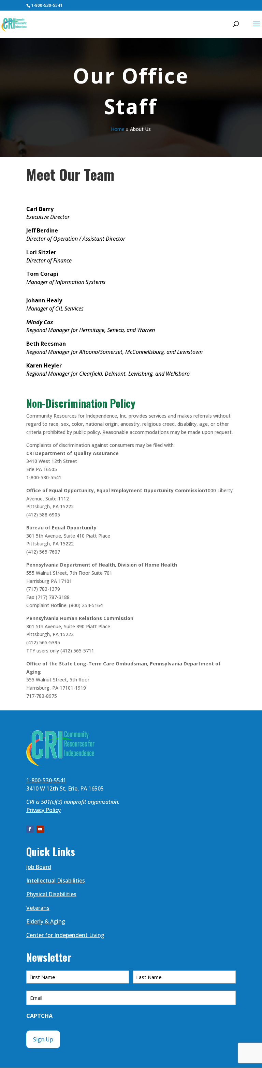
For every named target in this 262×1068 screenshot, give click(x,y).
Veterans (37, 908)
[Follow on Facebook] (30, 829)
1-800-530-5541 (46, 5)
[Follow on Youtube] (40, 829)
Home (118, 129)
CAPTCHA (39, 1016)
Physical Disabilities (51, 894)
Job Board (38, 867)
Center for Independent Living (65, 935)
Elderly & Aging (45, 921)
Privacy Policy (43, 810)
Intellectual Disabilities (55, 880)
